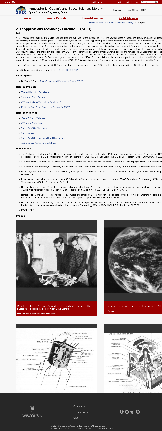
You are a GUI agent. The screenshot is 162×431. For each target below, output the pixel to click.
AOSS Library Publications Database (38, 143)
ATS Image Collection (31, 123)
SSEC (109, 2)
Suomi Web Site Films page (34, 128)
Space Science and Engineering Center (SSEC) (61, 81)
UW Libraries (97, 2)
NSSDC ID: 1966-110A (68, 70)
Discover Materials (56, 18)
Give (75, 417)
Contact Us (9, 2)
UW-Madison (132, 2)
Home (92, 22)
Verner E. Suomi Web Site (33, 118)
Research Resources (92, 18)
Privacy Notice (81, 412)
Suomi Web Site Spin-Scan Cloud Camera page (43, 138)
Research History (125, 22)
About (27, 18)
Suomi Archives (28, 133)
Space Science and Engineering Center (48, 12)
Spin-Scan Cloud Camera (33, 97)
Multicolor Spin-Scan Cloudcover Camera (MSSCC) (45, 107)
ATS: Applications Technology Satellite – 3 (41, 102)
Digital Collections (128, 18)
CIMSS (118, 2)
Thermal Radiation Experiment (35, 92)
